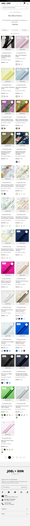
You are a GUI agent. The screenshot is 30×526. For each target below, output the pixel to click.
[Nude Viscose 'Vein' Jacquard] (10, 415)
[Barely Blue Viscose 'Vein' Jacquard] (2, 417)
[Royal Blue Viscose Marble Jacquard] (22, 319)
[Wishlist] (20, 4)
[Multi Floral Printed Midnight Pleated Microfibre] (17, 162)
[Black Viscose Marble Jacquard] (19, 319)
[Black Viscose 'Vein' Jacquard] (5, 415)
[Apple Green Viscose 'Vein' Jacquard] (2, 415)
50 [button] (13, 33)
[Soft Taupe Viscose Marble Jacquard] (17, 319)
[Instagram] (21, 492)
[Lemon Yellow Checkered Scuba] (22, 64)
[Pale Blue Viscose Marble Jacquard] (24, 319)
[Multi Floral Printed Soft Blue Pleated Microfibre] (19, 162)
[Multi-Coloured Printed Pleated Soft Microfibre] (5, 128)
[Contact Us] (17, 4)
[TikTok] (27, 492)
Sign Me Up (23, 487)
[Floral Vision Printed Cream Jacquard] (17, 194)
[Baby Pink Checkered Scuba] (17, 64)
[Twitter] (15, 492)
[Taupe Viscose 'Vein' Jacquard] (7, 415)
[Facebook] (2, 492)
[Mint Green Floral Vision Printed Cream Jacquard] (24, 194)
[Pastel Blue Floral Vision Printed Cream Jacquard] (19, 194)
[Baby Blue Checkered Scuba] (19, 64)
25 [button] (11, 33)
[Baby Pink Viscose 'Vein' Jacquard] (12, 415)
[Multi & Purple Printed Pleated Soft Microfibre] (2, 128)
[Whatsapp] (9, 492)
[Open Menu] (27, 4)
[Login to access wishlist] (12, 38)
